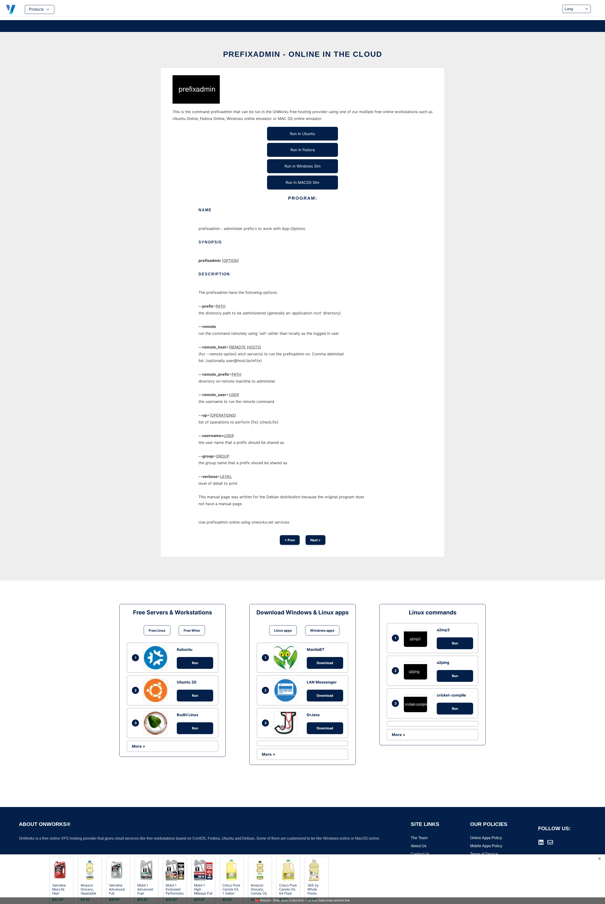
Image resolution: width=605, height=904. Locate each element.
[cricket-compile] (416, 703)
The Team (419, 838)
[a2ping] (416, 670)
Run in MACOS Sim (302, 182)
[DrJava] (286, 723)
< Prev (290, 540)
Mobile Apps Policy (486, 846)
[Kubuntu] (156, 658)
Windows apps (322, 630)
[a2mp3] (416, 638)
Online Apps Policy (486, 838)
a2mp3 (443, 629)
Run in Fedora (302, 149)
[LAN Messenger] (286, 690)
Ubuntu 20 (186, 682)
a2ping (443, 662)
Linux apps (283, 630)
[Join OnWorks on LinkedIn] (541, 842)
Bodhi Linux (187, 714)
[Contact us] (550, 842)
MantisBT (315, 649)
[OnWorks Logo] (10, 9)
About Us (418, 846)
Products (36, 9)
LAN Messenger (322, 682)
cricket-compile (451, 695)
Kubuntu (184, 649)
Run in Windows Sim (303, 166)
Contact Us (420, 854)
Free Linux (157, 630)
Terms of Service (484, 854)
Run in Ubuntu (302, 133)
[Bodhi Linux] (156, 723)
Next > (315, 540)
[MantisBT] (286, 658)
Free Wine (192, 630)
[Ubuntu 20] (156, 690)
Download (325, 663)
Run (195, 663)
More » (138, 746)
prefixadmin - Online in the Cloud (302, 54)
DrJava (313, 714)
